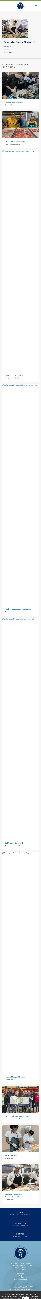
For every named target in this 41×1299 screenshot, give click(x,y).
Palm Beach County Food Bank (17, 1116)
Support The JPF (20, 1235)
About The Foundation (20, 1213)
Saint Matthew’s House (17, 42)
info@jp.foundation (20, 1267)
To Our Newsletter (20, 1224)
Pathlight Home (11, 1155)
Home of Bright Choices (15, 1077)
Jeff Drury (18, 1289)
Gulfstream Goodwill (14, 843)
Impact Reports (20, 1280)
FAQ (20, 1276)
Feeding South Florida (14, 375)
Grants (20, 1278)
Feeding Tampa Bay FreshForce (18, 609)
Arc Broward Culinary (14, 102)
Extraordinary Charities (15, 141)
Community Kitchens (9, 14)
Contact (20, 1274)
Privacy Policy (28, 1289)
